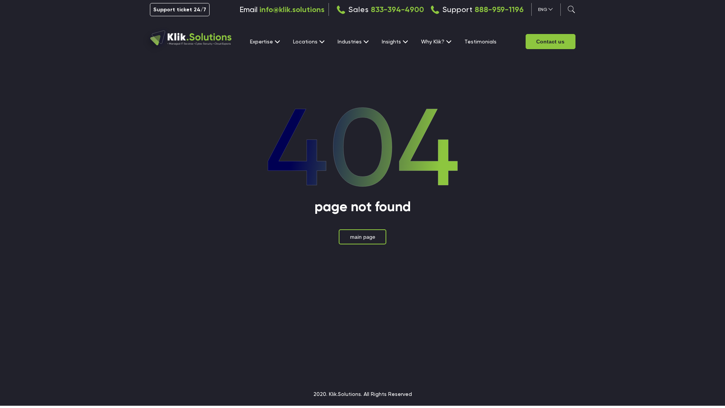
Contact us (550, 42)
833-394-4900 (397, 9)
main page (362, 237)
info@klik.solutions (291, 9)
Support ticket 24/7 (179, 9)
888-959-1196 (499, 9)
